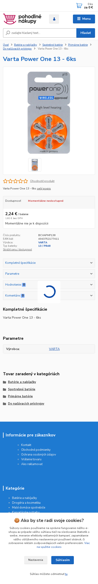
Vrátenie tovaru (31, 459)
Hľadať (85, 33)
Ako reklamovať (32, 464)
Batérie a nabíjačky (25, 45)
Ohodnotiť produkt (42, 181)
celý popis (44, 188)
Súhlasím (63, 560)
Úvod (6, 45)
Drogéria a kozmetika (26, 503)
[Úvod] (22, 19)
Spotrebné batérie (52, 45)
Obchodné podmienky (36, 450)
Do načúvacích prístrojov (17, 48)
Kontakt (26, 445)
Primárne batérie (78, 45)
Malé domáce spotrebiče (28, 508)
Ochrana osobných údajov (38, 455)
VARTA (42, 242)
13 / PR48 (44, 246)
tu (66, 574)
